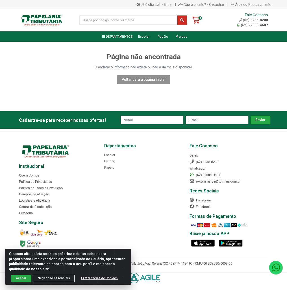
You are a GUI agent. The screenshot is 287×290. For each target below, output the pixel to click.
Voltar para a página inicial (143, 79)
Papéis (109, 168)
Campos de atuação (34, 194)
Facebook (203, 207)
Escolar (109, 155)
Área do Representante (253, 4)
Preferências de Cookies (99, 278)
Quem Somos (29, 175)
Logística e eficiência (34, 200)
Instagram (203, 200)
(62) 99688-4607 (254, 25)
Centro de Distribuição (35, 207)
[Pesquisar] (182, 20)
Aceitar (21, 278)
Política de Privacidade (35, 182)
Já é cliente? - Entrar (157, 4)
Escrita (109, 161)
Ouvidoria (26, 213)
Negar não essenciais (54, 278)
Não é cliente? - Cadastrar (204, 4)
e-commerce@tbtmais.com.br (218, 181)
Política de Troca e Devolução (41, 188)
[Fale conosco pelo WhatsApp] (276, 267)
